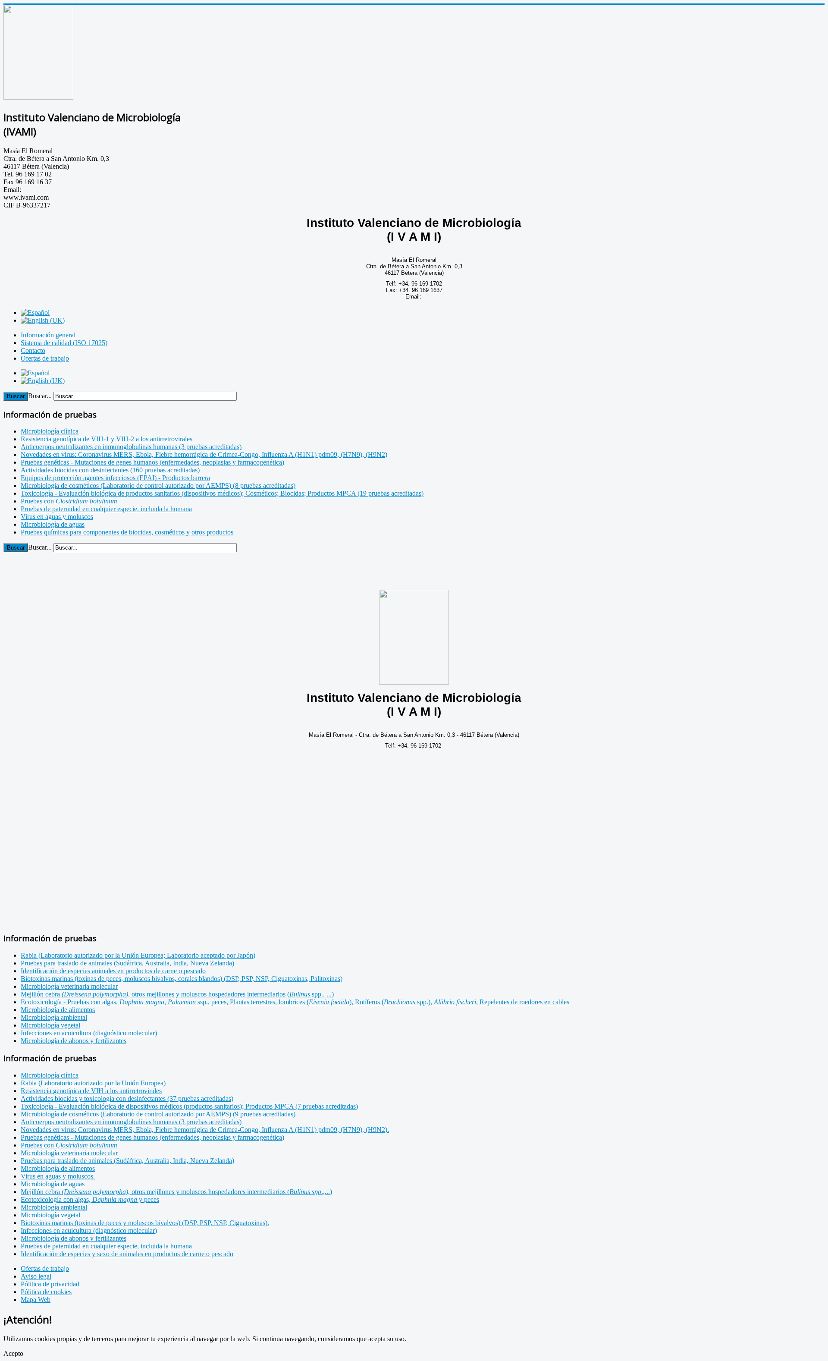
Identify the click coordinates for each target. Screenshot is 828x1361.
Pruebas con (69, 1145)
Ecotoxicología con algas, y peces (90, 1199)
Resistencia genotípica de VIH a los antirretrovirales (91, 1090)
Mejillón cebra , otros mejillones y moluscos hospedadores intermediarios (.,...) (176, 1191)
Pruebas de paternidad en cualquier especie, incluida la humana (106, 1246)
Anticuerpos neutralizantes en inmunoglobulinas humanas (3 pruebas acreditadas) (131, 1121)
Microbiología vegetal (50, 1215)
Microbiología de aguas (53, 1184)
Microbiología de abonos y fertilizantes (73, 1238)
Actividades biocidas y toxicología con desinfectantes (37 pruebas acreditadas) (127, 1098)
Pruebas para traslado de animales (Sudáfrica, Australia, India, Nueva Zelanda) (127, 1160)
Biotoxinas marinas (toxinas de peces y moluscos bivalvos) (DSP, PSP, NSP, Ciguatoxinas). (145, 1222)
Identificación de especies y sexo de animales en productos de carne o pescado (127, 1253)
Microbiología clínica (49, 1075)
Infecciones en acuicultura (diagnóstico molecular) (89, 1230)
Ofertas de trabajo (45, 358)
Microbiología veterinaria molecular (69, 1153)
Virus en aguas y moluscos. (58, 1176)
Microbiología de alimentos (58, 1168)
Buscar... (40, 395)
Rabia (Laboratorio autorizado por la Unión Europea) (93, 1083)
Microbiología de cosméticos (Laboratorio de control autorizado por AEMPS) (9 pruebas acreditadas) (158, 1114)
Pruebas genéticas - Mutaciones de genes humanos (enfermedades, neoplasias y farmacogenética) (152, 1137)
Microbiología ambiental (54, 1207)
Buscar (16, 396)
